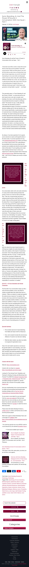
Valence (19, 492)
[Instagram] (14, 8)
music (18, 489)
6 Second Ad (14, 536)
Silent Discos (5, 491)
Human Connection (12, 487)
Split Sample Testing (20, 491)
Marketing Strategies (7, 489)
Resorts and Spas (14, 553)
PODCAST (13, 507)
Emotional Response (12, 485)
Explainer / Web (14, 549)
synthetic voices (6, 492)
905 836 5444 (13, 9)
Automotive (14, 544)
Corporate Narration (14, 540)
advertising (11, 480)
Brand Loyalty (20, 481)
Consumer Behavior (16, 483)
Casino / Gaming (14, 542)
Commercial (15, 538)
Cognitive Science (6, 483)
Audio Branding (12, 476)
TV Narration (14, 546)
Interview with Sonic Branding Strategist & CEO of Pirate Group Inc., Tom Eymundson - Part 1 (19, 458)
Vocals (14, 559)
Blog (14, 557)
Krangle (14, 5)
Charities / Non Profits (14, 555)
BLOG (13, 511)
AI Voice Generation (19, 480)
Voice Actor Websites (22, 563)
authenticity (13, 481)
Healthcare (14, 551)
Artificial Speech (6, 481)
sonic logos (12, 491)
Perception (23, 489)
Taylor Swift (14, 492)
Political (14, 547)
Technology (11, 478)
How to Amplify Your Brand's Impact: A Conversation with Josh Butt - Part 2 (18, 434)
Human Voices (21, 487)
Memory (15, 489)
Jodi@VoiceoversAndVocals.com (13, 11)
